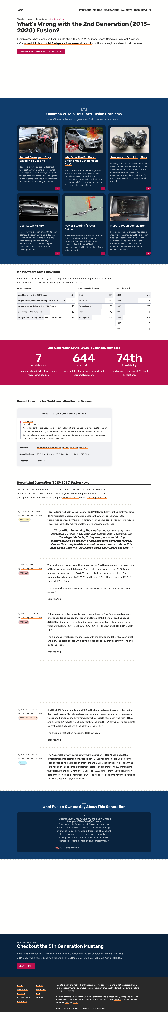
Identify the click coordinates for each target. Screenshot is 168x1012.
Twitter (39, 985)
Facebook (41, 989)
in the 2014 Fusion (37, 306)
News (144, 10)
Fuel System (84, 317)
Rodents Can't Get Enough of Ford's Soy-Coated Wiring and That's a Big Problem (84, 820)
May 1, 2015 (27, 565)
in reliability (129, 359)
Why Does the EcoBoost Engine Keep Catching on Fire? (62, 447)
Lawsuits (126, 10)
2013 (118, 295)
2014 (118, 300)
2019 (118, 329)
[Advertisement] (84, 78)
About (20, 985)
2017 (118, 306)
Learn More (25, 966)
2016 (118, 312)
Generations (111, 10)
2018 (118, 323)
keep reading (121, 547)
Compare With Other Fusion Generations (40, 51)
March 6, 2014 (29, 755)
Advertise (22, 1001)
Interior (82, 312)
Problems (85, 10)
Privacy (21, 993)
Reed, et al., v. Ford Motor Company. (64, 413)
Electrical (83, 300)
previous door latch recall (69, 569)
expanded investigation (64, 637)
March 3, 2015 (29, 710)
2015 (118, 317)
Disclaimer (22, 989)
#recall (24, 573)
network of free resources (85, 985)
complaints (84, 359)
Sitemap (40, 997)
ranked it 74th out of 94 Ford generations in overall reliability (58, 43)
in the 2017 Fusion (32, 295)
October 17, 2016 (30, 512)
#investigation (28, 718)
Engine (82, 295)
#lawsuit (24, 520)
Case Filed (28, 421)
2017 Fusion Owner (69, 847)
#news (23, 763)
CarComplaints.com (84, 375)
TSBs (137, 10)
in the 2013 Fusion (41, 300)
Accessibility (23, 997)
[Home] (20, 10)
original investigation (62, 733)
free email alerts (70, 497)
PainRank (123, 38)
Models (97, 10)
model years (38, 359)
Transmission (85, 306)
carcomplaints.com (31, 515)
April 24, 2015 (29, 614)
